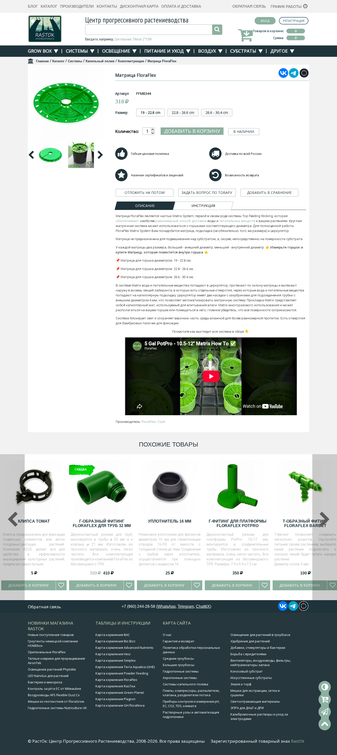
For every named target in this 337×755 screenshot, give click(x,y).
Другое (279, 51)
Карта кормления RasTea (115, 686)
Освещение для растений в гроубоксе (260, 635)
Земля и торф (240, 684)
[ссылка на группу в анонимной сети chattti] (304, 76)
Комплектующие (131, 61)
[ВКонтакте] (283, 76)
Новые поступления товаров (51, 635)
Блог (33, 6)
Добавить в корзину (192, 131)
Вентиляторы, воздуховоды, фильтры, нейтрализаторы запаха (260, 662)
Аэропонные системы (180, 677)
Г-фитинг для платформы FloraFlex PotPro (237, 523)
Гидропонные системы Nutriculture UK (57, 708)
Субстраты (243, 51)
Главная (42, 61)
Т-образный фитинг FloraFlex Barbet (305, 523)
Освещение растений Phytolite (52, 669)
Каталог (49, 6)
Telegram (186, 606)
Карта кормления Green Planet (119, 692)
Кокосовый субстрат (246, 671)
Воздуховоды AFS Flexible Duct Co (54, 695)
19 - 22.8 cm (150, 112)
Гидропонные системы (181, 671)
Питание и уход (164, 51)
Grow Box (40, 51)
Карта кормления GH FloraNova (120, 705)
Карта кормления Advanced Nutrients (124, 647)
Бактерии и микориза (45, 682)
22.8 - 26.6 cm (183, 112)
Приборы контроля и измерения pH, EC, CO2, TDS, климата (191, 703)
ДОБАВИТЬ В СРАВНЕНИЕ (269, 192)
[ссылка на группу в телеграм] (294, 76)
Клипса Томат (34, 521)
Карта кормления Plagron (115, 699)
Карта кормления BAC (112, 635)
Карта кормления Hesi (113, 654)
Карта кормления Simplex (115, 660)
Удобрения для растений (250, 641)
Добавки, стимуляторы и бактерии (257, 647)
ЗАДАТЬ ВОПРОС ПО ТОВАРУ (207, 192)
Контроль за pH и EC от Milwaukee (54, 688)
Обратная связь (249, 6)
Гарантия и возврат (178, 641)
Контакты (107, 6)
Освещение (116, 51)
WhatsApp (166, 606)
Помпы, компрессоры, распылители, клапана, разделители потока (191, 692)
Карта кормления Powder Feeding (121, 673)
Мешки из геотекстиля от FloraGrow (56, 701)
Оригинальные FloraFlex (47, 652)
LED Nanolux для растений (48, 675)
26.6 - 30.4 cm (217, 112)
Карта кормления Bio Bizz (115, 641)
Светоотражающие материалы (255, 701)
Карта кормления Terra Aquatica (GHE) (125, 667)
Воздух (207, 51)
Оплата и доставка (181, 6)
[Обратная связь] (324, 712)
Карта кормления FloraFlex (116, 679)
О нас (167, 635)
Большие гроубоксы (178, 665)
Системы (77, 51)
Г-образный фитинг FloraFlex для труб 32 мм (102, 523)
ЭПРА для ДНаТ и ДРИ (247, 708)
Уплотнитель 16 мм (169, 521)
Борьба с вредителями (248, 654)
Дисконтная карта (139, 6)
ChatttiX (203, 606)
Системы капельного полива (185, 684)
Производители (77, 6)
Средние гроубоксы (178, 658)
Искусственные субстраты (251, 677)
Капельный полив (100, 61)
